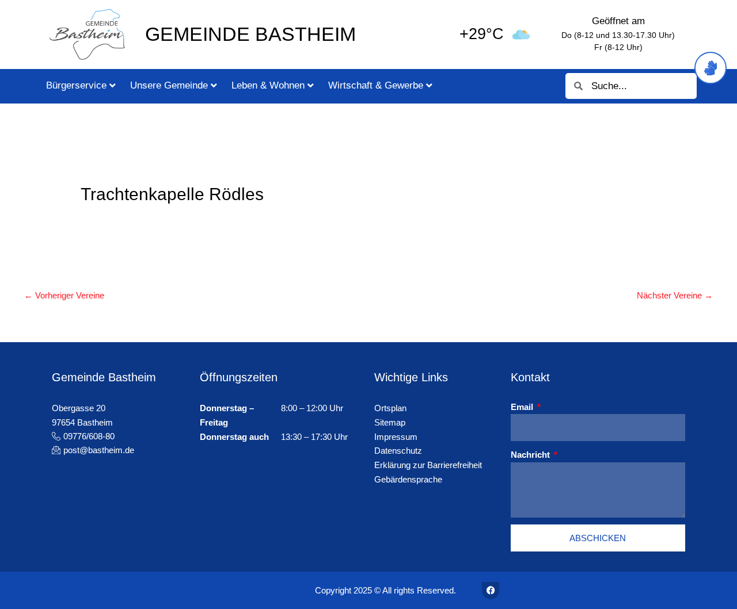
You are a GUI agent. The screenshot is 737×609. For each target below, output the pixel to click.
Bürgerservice (76, 85)
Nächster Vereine (675, 295)
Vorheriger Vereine (64, 295)
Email (523, 407)
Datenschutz (398, 450)
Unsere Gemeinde (169, 85)
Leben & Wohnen (268, 85)
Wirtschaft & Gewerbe (375, 85)
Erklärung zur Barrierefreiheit (428, 465)
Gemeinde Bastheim (250, 34)
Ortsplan (390, 408)
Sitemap (389, 422)
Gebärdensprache (408, 479)
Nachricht (531, 454)
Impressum (395, 437)
